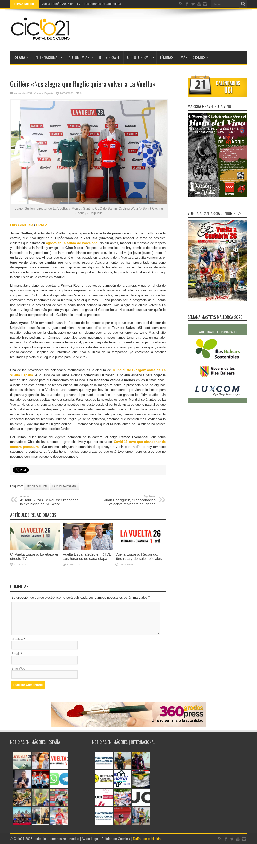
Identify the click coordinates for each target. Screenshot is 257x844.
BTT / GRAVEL (109, 57)
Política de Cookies (115, 839)
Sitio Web (18, 668)
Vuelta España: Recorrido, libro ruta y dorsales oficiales (138, 556)
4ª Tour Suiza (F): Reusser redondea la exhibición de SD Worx (49, 500)
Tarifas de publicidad (147, 839)
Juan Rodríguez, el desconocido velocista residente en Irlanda (130, 500)
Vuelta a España (43, 93)
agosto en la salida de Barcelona (71, 243)
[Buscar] (243, 4)
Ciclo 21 (42, 225)
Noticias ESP (25, 93)
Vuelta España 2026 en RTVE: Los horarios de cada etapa (81, 4)
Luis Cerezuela (21, 225)
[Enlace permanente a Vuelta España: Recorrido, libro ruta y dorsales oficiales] (140, 548)
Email (15, 654)
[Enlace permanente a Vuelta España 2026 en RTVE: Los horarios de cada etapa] (88, 548)
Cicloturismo (139, 57)
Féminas (166, 57)
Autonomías (79, 57)
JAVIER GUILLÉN (36, 486)
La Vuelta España (64, 486)
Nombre (17, 639)
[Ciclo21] (40, 39)
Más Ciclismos (193, 57)
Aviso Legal (90, 839)
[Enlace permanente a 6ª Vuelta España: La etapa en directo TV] (35, 548)
